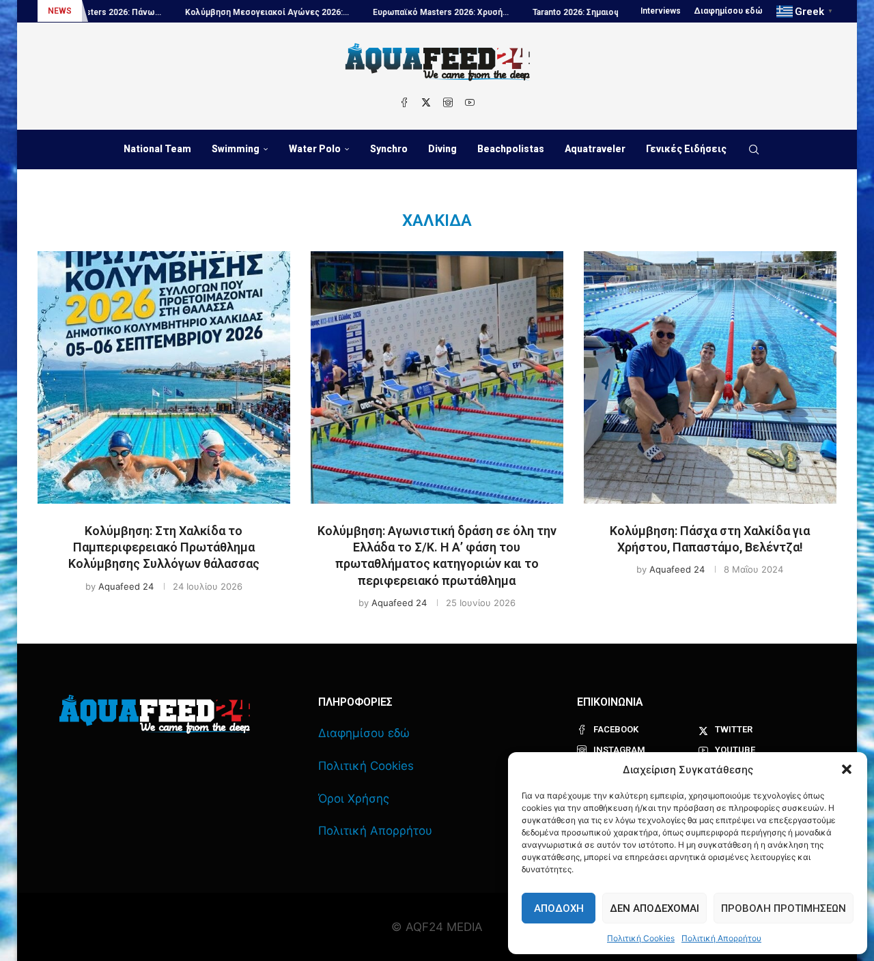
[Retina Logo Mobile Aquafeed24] (154, 714)
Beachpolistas (510, 148)
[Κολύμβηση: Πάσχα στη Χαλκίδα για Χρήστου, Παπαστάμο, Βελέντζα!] (710, 377)
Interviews (660, 11)
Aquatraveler (595, 148)
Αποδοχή (559, 908)
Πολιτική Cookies (641, 938)
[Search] (754, 149)
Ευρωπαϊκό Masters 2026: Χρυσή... (411, 12)
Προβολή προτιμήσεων (783, 908)
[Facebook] (404, 102)
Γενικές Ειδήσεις (686, 148)
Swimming (235, 148)
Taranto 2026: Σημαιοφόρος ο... (564, 12)
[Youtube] (470, 102)
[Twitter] (426, 102)
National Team (157, 148)
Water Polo (315, 148)
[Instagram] (448, 102)
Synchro (389, 148)
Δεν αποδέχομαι (654, 908)
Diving (442, 148)
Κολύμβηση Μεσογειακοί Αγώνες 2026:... (237, 12)
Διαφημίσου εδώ (728, 11)
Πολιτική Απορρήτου (721, 938)
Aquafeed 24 (126, 586)
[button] (847, 769)
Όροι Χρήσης (353, 798)
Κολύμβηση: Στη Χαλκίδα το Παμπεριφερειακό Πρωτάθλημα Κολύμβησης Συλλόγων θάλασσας (163, 547)
